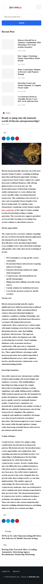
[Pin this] (17, 138)
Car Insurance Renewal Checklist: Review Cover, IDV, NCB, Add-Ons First (28, 99)
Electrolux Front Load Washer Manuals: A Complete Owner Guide (29, 85)
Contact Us (6, 571)
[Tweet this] (8, 138)
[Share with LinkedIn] (13, 138)
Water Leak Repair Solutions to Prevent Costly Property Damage (29, 72)
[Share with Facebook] (4, 138)
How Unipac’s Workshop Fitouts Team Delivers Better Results (29, 58)
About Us (16, 571)
